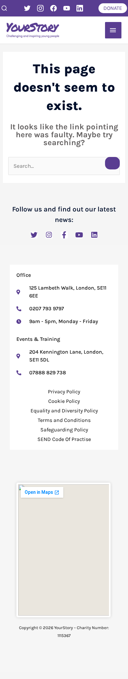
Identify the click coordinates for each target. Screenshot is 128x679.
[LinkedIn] (79, 8)
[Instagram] (40, 8)
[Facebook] (53, 8)
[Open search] (4, 8)
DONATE (112, 8)
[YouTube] (66, 8)
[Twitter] (27, 8)
